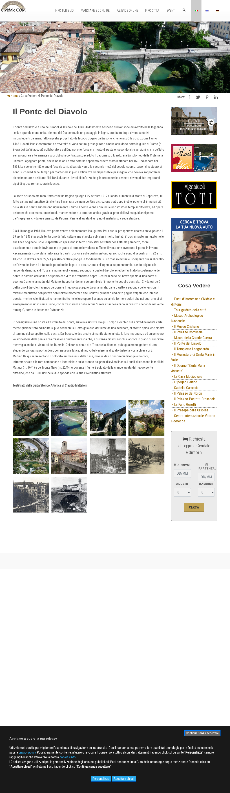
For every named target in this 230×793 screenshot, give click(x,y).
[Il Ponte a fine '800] (69, 495)
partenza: (207, 468)
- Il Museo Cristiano (185, 326)
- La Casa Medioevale (186, 376)
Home (14, 96)
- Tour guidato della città (188, 310)
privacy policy (27, 752)
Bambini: (206, 483)
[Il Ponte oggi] (69, 456)
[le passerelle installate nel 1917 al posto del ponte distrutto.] (146, 456)
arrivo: (183, 465)
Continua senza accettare (202, 733)
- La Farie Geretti (183, 404)
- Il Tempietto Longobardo (190, 349)
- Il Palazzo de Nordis (187, 393)
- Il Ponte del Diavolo (186, 343)
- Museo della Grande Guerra (191, 338)
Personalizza (101, 778)
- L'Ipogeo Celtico (184, 382)
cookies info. (68, 757)
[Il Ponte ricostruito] (108, 456)
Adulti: (182, 483)
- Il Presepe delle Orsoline (189, 410)
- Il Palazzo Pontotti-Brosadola (193, 399)
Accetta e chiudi (124, 778)
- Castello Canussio (185, 388)
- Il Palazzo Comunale (187, 332)
